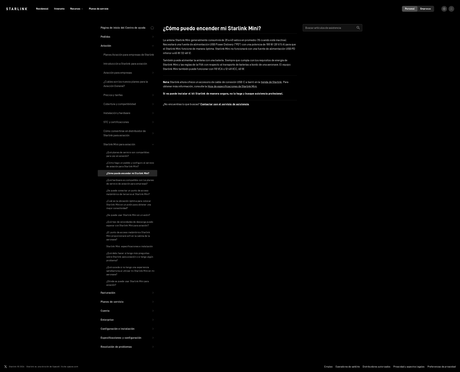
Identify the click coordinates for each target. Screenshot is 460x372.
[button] (127, 36)
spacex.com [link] (72, 366)
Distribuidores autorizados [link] (376, 366)
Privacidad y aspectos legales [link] (409, 366)
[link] (16, 9)
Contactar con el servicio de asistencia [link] (224, 104)
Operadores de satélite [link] (347, 366)
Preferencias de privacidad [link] (441, 366)
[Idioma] (444, 9)
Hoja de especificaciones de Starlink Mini (232, 86)
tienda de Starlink (271, 82)
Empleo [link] (328, 366)
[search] (358, 27)
